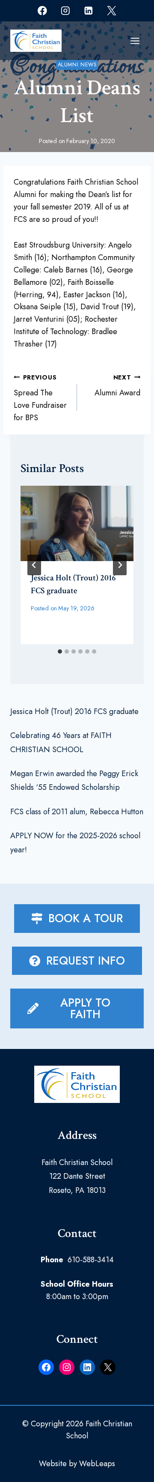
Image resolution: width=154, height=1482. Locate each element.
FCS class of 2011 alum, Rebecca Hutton (76, 811)
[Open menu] (135, 40)
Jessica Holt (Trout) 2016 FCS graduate (74, 711)
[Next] (120, 565)
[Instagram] (65, 10)
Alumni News (77, 65)
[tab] (60, 651)
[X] (111, 10)
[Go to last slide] (34, 565)
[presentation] (77, 523)
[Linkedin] (88, 10)
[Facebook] (42, 10)
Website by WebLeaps (77, 1463)
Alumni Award (117, 386)
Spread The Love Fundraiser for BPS (40, 398)
